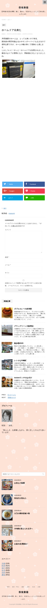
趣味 (3, 575)
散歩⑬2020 (18, 343)
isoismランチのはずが (23, 378)
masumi (12, 213)
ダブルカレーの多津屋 (23, 309)
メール (7, 265)
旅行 (5, 208)
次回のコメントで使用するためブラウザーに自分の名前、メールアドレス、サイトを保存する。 (23, 284)
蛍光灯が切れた (20, 498)
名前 (7, 257)
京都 (3, 563)
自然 (3, 572)
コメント (8, 230)
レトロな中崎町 (20, 360)
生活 (3, 570)
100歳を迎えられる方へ (23, 529)
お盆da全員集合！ (21, 544)
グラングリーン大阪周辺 (23, 326)
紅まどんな (12, 395)
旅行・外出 (15, 587)
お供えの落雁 (19, 483)
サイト (7, 273)
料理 (3, 566)
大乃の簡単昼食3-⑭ (22, 513)
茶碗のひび (12, 397)
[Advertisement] (23, 108)
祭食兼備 (23, 7)
